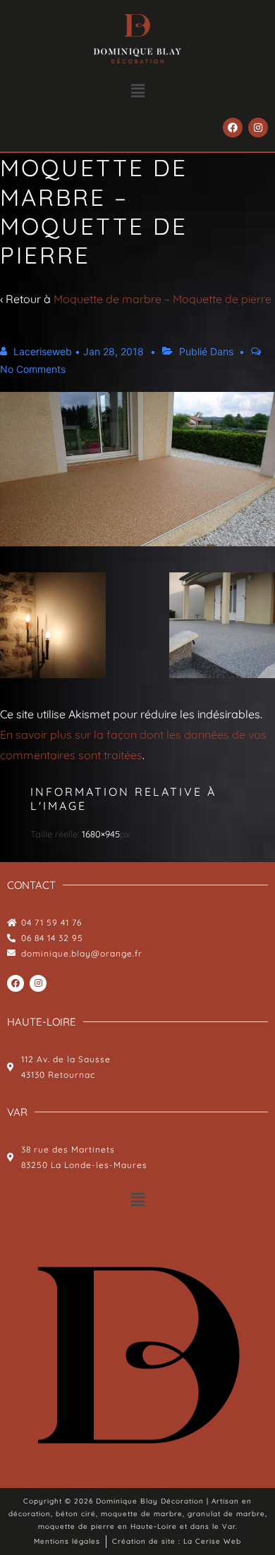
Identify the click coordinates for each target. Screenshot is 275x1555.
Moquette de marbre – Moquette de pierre (162, 299)
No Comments (33, 369)
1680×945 (101, 834)
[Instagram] (258, 127)
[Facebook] (233, 127)
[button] (137, 91)
